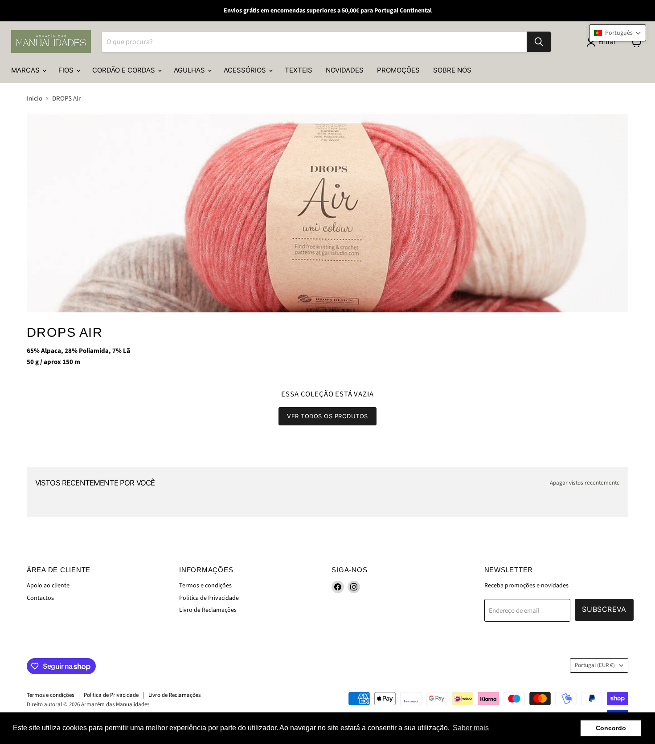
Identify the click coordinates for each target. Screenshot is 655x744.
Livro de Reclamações (208, 610)
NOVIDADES (345, 70)
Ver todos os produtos (327, 416)
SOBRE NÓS (452, 70)
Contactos (40, 598)
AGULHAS (190, 70)
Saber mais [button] (471, 728)
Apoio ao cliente (48, 585)
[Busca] (539, 42)
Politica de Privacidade (209, 598)
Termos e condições (205, 585)
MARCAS (26, 70)
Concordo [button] (611, 728)
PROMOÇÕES (398, 70)
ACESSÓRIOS (246, 70)
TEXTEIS (298, 70)
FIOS (66, 70)
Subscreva (604, 609)
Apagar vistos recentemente (585, 483)
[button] (618, 33)
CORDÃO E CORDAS (124, 70)
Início (34, 98)
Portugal (595, 665)
